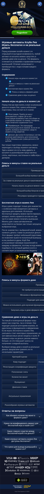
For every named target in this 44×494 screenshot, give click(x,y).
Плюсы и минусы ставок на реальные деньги (24, 85)
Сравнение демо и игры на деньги (22, 95)
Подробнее (22, 33)
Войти (39, 4)
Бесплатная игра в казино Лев (20, 89)
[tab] (7, 37)
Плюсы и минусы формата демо (25, 92)
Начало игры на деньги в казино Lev (22, 78)
